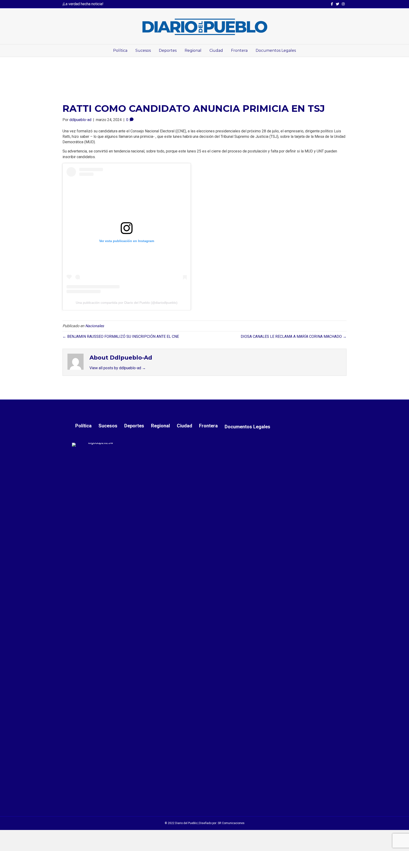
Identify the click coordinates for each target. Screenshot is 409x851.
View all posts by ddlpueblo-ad (117, 368)
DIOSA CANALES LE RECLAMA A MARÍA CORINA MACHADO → (294, 336)
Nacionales (94, 326)
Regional (193, 50)
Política (120, 50)
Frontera (239, 50)
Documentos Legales (276, 50)
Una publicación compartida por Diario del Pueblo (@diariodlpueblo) (127, 302)
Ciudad (216, 50)
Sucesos (143, 50)
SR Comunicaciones (231, 823)
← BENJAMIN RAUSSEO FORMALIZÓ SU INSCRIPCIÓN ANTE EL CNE (120, 336)
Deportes (168, 50)
